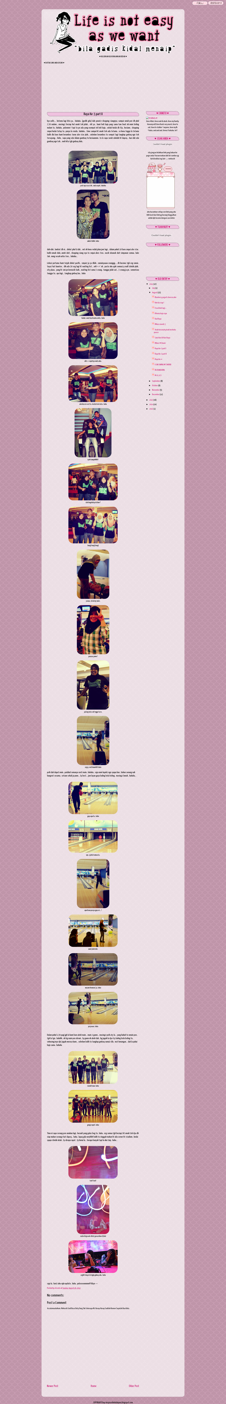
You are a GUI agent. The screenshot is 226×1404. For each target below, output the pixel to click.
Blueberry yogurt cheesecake (165, 297)
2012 (151, 284)
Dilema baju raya (161, 313)
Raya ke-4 (158, 359)
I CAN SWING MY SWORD (163, 365)
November (156, 390)
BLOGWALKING (160, 370)
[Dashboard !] (216, 5)
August (155, 292)
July (153, 288)
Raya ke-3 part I (160, 348)
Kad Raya (158, 319)
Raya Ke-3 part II (161, 354)
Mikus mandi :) (160, 324)
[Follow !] (200, 5)
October (155, 385)
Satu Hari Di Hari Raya (162, 338)
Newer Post (52, 1386)
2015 (151, 409)
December (156, 394)
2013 (151, 400)
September (156, 381)
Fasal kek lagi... (161, 308)
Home (93, 1386)
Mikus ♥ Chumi (160, 343)
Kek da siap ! (159, 303)
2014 (151, 404)
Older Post (134, 1386)
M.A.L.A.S (158, 375)
